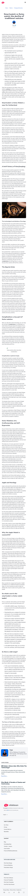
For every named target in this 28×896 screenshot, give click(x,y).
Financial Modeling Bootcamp (10, 850)
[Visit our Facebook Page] (19, 893)
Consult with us (7, 829)
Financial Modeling (8, 865)
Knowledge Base (7, 844)
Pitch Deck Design (8, 863)
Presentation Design (8, 867)
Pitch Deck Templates (9, 882)
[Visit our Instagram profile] (24, 893)
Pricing (5, 827)
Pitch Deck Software (8, 877)
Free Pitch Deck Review (9, 884)
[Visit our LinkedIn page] (9, 893)
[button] (25, 2)
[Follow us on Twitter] (14, 893)
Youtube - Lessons (8, 846)
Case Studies (7, 848)
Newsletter (6, 831)
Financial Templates (8, 880)
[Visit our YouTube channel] (4, 893)
